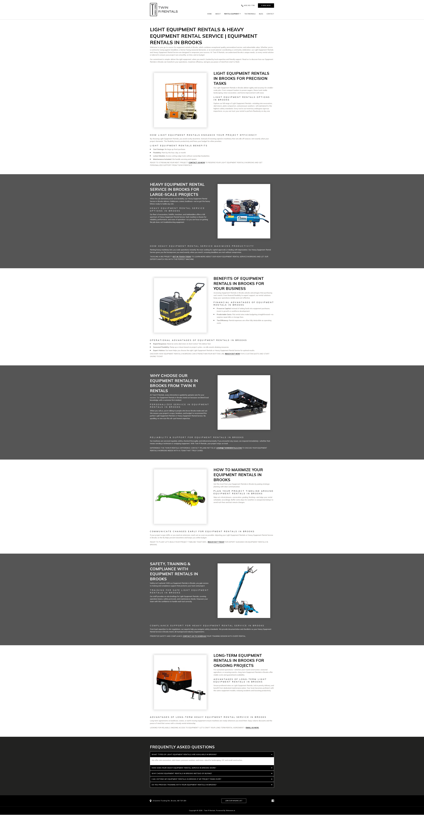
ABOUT (218, 14)
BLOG (261, 14)
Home (209, 14)
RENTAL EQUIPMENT (231, 14)
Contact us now (197, 163)
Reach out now (232, 354)
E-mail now (266, 5)
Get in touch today (182, 257)
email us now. (252, 728)
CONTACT (270, 14)
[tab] (212, 754)
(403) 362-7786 (249, 5)
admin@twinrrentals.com (229, 448)
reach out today (216, 542)
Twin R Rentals (209, 810)
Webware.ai (230, 810)
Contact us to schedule (194, 636)
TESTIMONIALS (250, 14)
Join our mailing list (233, 801)
